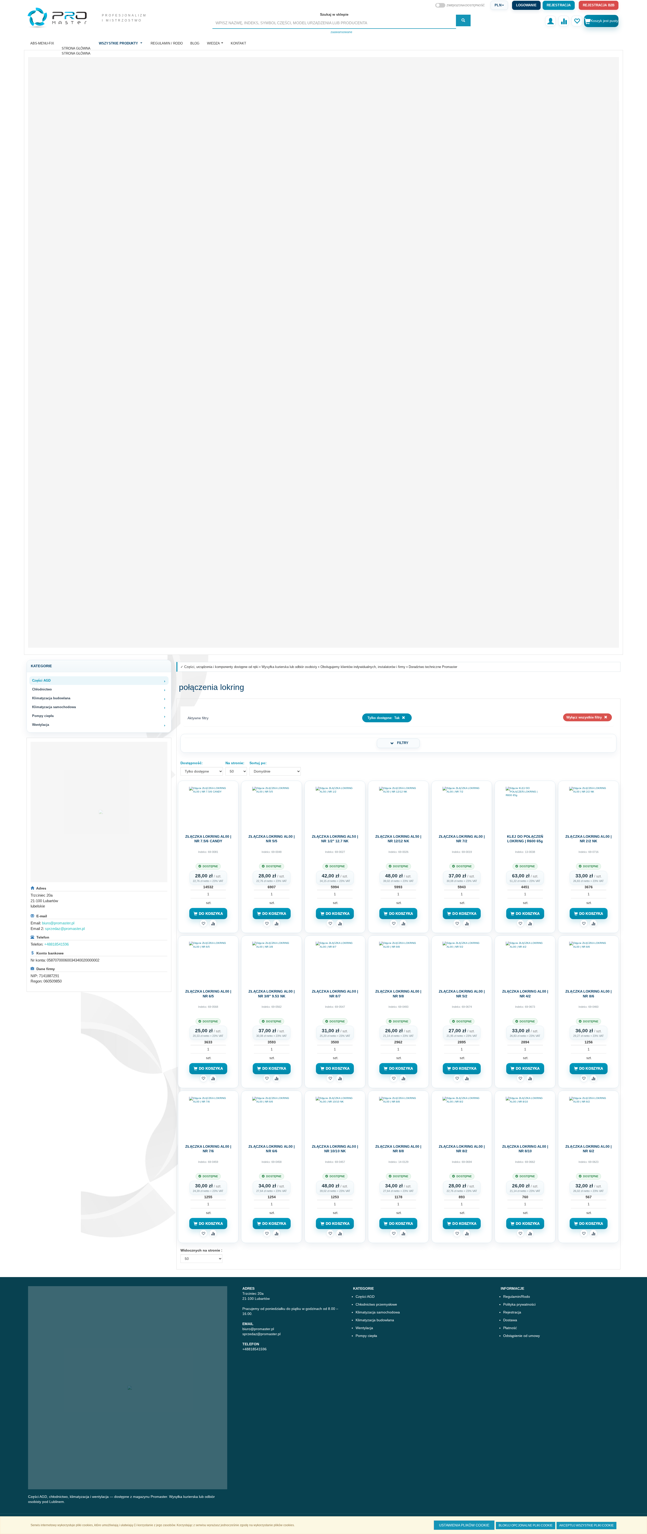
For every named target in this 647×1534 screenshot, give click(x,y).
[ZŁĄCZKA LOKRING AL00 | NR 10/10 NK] (335, 1117)
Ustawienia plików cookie (464, 1525)
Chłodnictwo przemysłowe (376, 1304)
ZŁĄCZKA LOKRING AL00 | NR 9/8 (398, 993)
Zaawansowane (341, 32)
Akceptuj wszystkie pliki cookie (586, 1525)
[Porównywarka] (563, 21)
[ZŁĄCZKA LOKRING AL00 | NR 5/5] (271, 807)
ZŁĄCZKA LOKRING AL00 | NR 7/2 (462, 838)
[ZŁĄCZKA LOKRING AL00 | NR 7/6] (208, 1117)
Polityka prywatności (519, 1304)
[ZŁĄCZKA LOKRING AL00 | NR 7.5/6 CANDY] (208, 807)
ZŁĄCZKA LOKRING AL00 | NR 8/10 (525, 1148)
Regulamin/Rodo (516, 1297)
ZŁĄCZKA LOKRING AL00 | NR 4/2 (525, 993)
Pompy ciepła (366, 1336)
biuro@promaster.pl (58, 923)
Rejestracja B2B (598, 5)
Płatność (510, 1328)
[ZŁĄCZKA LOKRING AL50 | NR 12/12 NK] (398, 807)
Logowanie (526, 5)
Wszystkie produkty (118, 43)
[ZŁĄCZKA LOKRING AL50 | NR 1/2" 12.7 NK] (335, 807)
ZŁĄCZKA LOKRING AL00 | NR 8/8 (398, 1148)
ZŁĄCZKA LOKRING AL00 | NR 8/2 (462, 1148)
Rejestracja (559, 5)
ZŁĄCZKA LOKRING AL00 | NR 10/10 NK (335, 1148)
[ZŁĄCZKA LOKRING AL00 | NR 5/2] (462, 962)
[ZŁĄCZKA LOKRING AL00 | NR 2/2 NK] (588, 807)
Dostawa (510, 1320)
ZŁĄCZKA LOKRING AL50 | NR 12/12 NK (398, 838)
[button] (499, 5)
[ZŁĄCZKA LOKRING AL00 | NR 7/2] (462, 807)
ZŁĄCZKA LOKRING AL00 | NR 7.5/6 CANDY (208, 838)
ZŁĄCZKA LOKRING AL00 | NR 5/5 (271, 838)
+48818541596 (56, 944)
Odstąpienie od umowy (521, 1336)
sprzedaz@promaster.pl (65, 928)
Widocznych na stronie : (201, 1250)
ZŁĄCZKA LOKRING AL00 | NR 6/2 (588, 1148)
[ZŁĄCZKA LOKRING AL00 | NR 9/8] (398, 962)
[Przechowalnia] (576, 21)
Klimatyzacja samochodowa (378, 1312)
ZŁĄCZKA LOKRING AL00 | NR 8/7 (335, 993)
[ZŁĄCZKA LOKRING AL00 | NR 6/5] (208, 962)
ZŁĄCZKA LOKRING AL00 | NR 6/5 (208, 993)
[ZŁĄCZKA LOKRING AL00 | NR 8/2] (462, 1117)
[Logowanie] (550, 21)
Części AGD (365, 1297)
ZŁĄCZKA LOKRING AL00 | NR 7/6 (208, 1148)
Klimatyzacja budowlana (375, 1320)
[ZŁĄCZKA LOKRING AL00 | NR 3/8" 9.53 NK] (271, 962)
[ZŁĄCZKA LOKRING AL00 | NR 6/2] (588, 1117)
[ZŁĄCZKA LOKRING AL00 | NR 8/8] (398, 1117)
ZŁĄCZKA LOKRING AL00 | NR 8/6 (588, 993)
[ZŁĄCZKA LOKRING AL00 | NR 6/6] (271, 1117)
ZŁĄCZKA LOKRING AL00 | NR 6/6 (271, 1148)
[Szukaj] (463, 20)
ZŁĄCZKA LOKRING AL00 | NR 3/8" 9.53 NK (271, 993)
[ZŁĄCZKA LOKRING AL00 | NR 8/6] (588, 962)
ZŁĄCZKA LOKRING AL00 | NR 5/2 (462, 993)
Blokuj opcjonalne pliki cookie (525, 1525)
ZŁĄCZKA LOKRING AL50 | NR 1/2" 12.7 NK (335, 838)
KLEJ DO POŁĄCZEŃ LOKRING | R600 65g (525, 838)
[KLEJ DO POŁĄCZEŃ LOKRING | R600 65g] (525, 807)
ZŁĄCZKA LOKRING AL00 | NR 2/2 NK (588, 838)
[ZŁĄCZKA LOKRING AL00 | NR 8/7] (335, 962)
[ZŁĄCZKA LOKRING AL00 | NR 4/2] (525, 962)
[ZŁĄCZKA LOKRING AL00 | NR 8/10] (525, 1117)
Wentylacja (364, 1328)
